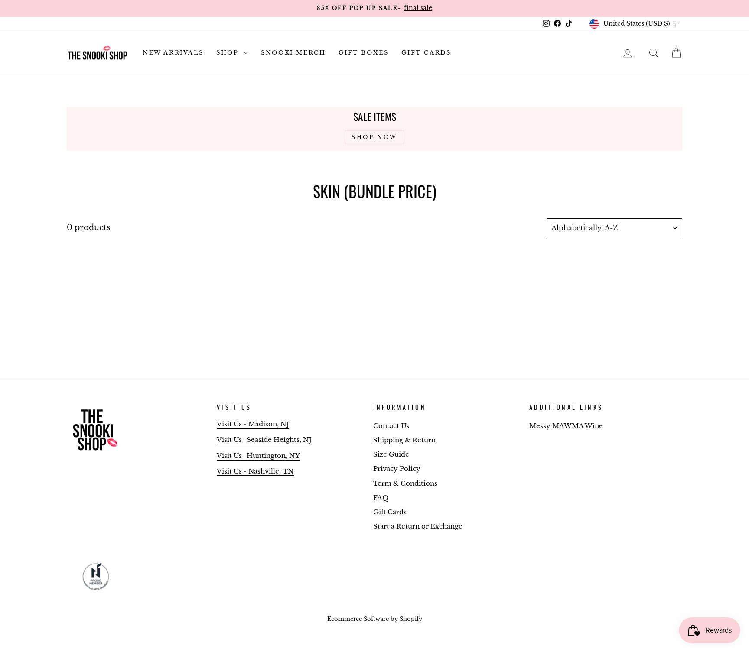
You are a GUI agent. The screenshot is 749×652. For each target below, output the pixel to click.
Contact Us (391, 426)
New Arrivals (173, 52)
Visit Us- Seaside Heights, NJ (264, 439)
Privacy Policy (396, 468)
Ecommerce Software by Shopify (374, 619)
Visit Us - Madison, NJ (253, 424)
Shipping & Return (404, 440)
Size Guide (391, 454)
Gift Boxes (363, 52)
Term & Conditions (405, 483)
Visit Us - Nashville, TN (255, 471)
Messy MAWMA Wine (566, 426)
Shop (228, 52)
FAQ (380, 497)
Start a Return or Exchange (417, 526)
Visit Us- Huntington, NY (258, 455)
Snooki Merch (293, 52)
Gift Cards (426, 52)
